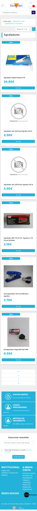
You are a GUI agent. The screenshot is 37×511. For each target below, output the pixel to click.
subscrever (19, 457)
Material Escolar (19, 21)
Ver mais (18, 88)
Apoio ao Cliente (28, 473)
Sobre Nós (5, 471)
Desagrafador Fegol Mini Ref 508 (16, 349)
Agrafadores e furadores (14, 23)
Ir (33, 29)
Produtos (26, 485)
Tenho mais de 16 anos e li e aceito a (18, 451)
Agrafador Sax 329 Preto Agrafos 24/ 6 (18, 184)
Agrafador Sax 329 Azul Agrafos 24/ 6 (18, 131)
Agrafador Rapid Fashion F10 (14, 78)
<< (18, 371)
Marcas (4, 475)
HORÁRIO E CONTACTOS (9, 473)
